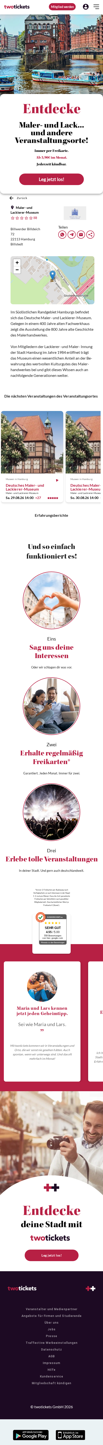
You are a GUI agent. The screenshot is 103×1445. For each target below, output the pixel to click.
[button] (86, 7)
